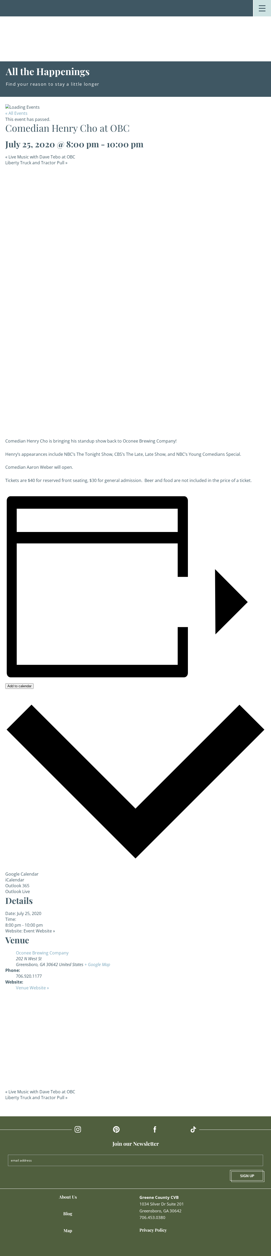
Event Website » (39, 931)
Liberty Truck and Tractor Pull (36, 163)
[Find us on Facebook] (154, 1129)
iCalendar (14, 880)
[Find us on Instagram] (77, 1129)
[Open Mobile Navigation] (262, 8)
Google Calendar (22, 874)
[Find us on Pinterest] (116, 1129)
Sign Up (247, 1176)
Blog (67, 1213)
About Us (68, 1197)
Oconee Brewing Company (42, 953)
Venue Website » (32, 988)
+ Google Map (97, 964)
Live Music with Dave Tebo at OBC (40, 157)
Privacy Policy (153, 1230)
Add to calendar (19, 686)
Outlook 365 (17, 886)
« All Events (16, 113)
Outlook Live (17, 891)
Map (68, 1230)
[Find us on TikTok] (193, 1129)
